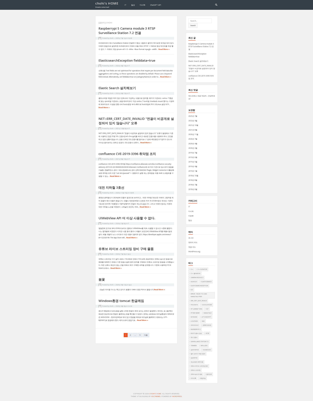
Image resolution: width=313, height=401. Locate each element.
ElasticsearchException (199, 286)
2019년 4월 (192, 166)
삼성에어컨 (194, 358)
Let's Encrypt (206, 317)
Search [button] (193, 25)
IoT (207, 309)
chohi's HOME (106, 3)
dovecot (194, 281)
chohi (111, 38)
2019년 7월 (192, 153)
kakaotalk (208, 313)
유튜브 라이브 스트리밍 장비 (199, 366)
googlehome (207, 305)
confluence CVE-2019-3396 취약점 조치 (127, 154)
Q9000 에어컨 (207, 325)
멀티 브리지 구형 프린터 (198, 354)
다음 (146, 335)
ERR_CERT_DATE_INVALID (199, 301)
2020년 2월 (192, 148)
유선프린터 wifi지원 (197, 362)
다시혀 (142, 5)
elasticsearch (206, 281)
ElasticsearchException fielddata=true (127, 60)
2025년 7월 (192, 116)
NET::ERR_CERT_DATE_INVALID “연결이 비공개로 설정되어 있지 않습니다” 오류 (136, 120)
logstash (194, 321)
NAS (203, 321)
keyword (194, 317)
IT (125, 5)
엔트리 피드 (192, 242)
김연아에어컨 (195, 350)
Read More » (163, 49)
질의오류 (209, 374)
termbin (194, 345)
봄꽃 (102, 279)
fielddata (194, 305)
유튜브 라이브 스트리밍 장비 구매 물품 (126, 249)
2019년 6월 (192, 157)
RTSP (207, 333)
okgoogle (195, 325)
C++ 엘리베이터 (195, 273)
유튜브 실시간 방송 (196, 374)
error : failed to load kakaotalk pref (199, 295)
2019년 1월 (192, 171)
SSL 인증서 (194, 337)
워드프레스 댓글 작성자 (197, 96)
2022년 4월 (192, 120)
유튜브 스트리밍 (196, 370)
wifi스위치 (204, 345)
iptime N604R (195, 313)
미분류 (130, 38)
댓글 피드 (192, 247)
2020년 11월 (193, 134)
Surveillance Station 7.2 (199, 341)
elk (192, 290)
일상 (133, 5)
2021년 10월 (193, 125)
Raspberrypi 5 (196, 329)
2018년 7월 (192, 184)
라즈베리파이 (207, 350)
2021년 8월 (192, 130)
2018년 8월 (192, 180)
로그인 (191, 238)
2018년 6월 (192, 189)
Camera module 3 (197, 277)
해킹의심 (203, 378)
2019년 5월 (192, 162)
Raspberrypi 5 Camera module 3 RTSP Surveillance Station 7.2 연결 (127, 30)
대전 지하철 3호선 (111, 187)
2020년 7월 (192, 139)
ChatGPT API (155, 5)
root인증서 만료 (196, 333)
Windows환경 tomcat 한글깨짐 (121, 301)
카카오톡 (193, 378)
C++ (192, 269)
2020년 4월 (192, 143)
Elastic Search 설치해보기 (117, 88)
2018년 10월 (193, 175)
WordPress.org (194, 251)
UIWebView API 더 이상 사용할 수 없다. (127, 218)
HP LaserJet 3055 (196, 309)
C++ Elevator (202, 269)
